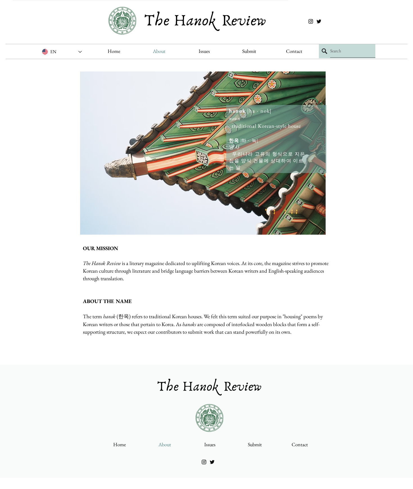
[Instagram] (311, 21)
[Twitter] (319, 21)
